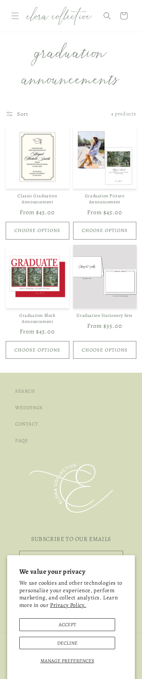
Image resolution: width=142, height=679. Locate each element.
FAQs (21, 440)
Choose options (37, 230)
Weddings (29, 407)
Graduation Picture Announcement (105, 199)
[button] (15, 16)
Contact (26, 424)
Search (25, 391)
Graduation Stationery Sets (104, 315)
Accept (67, 624)
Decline (67, 643)
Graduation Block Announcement (37, 318)
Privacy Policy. (68, 605)
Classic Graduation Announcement (37, 199)
